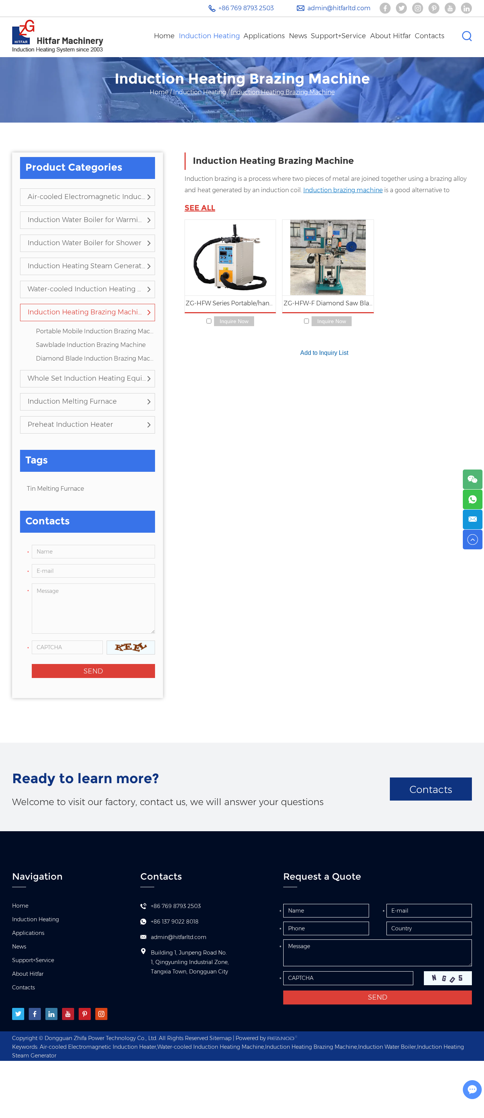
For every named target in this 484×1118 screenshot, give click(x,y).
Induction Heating (209, 36)
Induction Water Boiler (387, 1046)
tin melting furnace (55, 488)
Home (164, 36)
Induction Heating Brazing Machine (87, 312)
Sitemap (220, 1038)
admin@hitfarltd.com (339, 8)
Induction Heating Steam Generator (87, 266)
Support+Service (338, 36)
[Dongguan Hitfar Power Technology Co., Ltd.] (57, 36)
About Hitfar (390, 36)
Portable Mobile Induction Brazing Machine (95, 331)
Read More (230, 257)
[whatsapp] (472, 499)
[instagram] (101, 1014)
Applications (264, 36)
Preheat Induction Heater (70, 424)
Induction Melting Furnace (72, 401)
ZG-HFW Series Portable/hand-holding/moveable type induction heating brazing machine (231, 303)
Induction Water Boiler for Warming (87, 220)
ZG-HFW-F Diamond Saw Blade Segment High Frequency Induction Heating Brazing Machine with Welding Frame (328, 303)
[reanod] (282, 1038)
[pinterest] (85, 1014)
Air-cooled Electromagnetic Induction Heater (87, 197)
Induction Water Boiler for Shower (84, 243)
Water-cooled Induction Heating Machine (87, 289)
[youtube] (68, 1014)
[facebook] (35, 1014)
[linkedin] (51, 1014)
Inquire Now (234, 321)
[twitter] (18, 1014)
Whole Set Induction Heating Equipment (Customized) (87, 378)
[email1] (472, 519)
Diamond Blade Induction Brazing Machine (95, 358)
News (298, 36)
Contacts (429, 36)
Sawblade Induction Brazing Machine (91, 344)
